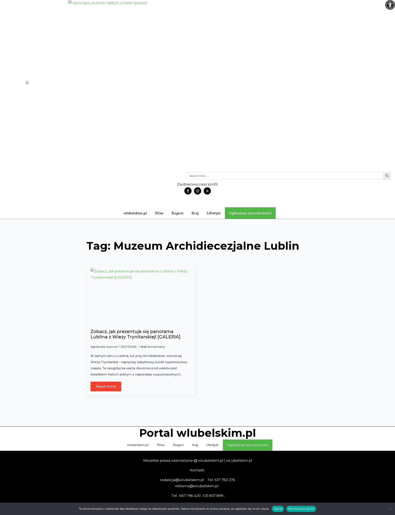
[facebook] (188, 191)
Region (177, 213)
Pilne (159, 213)
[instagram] (197, 191)
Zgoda (278, 508)
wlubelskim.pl (135, 213)
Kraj (195, 213)
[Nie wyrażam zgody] (390, 509)
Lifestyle (214, 213)
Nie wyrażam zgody (301, 508)
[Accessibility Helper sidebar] (390, 5)
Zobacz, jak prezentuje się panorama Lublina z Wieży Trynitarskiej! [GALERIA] (135, 334)
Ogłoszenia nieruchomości (250, 213)
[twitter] (207, 191)
